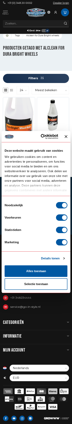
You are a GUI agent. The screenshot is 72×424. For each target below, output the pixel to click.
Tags (17, 35)
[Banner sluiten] (66, 136)
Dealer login (61, 2)
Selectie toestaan (36, 284)
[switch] (61, 217)
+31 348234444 (20, 297)
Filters (33, 78)
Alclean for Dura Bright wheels (42, 35)
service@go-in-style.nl (25, 307)
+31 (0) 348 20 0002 (20, 2)
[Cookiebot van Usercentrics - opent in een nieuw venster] (43, 136)
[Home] (7, 35)
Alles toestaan (36, 271)
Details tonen (50, 258)
